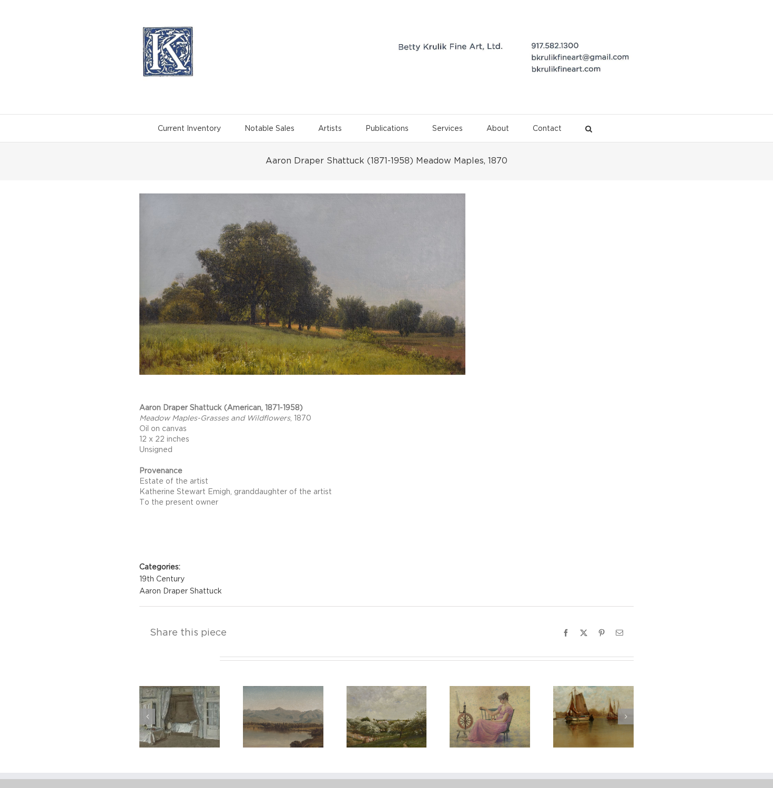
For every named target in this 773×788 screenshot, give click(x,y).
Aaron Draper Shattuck (180, 591)
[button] (588, 126)
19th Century (162, 579)
